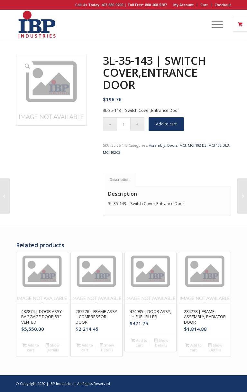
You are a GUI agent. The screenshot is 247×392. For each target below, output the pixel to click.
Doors (172, 145)
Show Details (53, 347)
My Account (183, 4)
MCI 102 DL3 (218, 145)
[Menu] (214, 24)
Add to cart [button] (33, 347)
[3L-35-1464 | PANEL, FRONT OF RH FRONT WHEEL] (242, 196)
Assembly (157, 145)
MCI (182, 145)
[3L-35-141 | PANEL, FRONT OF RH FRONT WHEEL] (5, 196)
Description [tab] (120, 179)
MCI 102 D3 (197, 145)
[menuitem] (183, 4)
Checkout (223, 4)
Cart (204, 4)
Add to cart (166, 124)
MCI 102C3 (111, 152)
